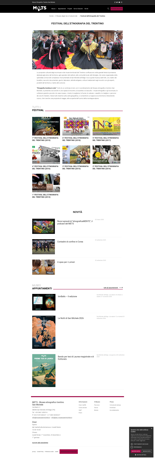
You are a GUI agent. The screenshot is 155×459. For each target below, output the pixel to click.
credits (56, 451)
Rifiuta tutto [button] (147, 451)
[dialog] (141, 442)
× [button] (151, 428)
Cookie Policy (40, 451)
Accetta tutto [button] (136, 451)
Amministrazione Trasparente (69, 451)
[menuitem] (54, 8)
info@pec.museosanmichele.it (61, 417)
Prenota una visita (116, 8)
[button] (141, 455)
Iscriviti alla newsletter (40, 443)
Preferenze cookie (49, 451)
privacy (34, 451)
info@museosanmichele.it (41, 417)
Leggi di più (142, 440)
